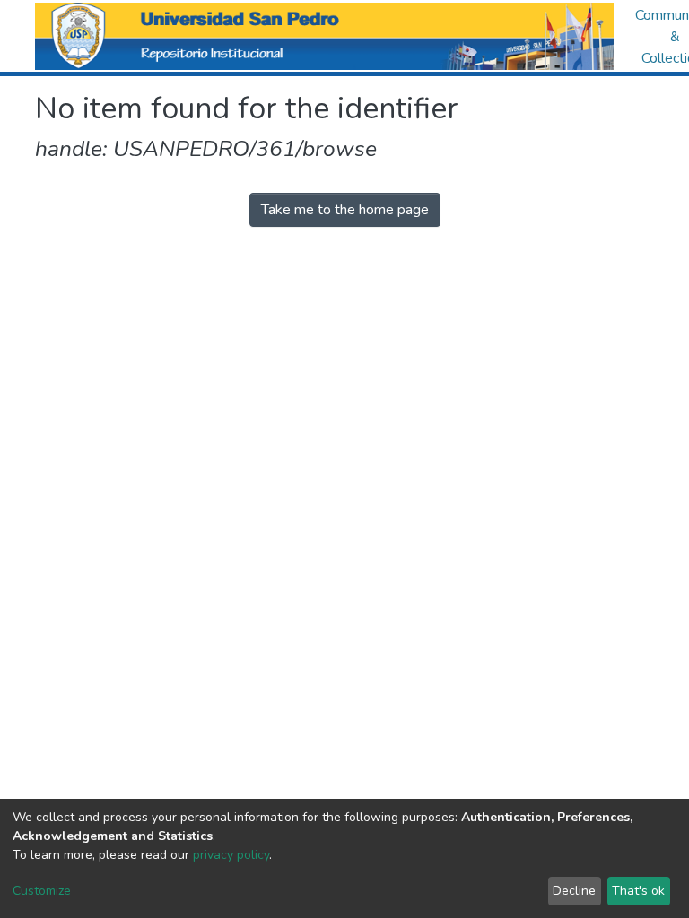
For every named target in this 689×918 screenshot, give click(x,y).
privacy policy (231, 854)
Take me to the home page (345, 210)
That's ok (638, 890)
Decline (574, 890)
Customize (42, 890)
